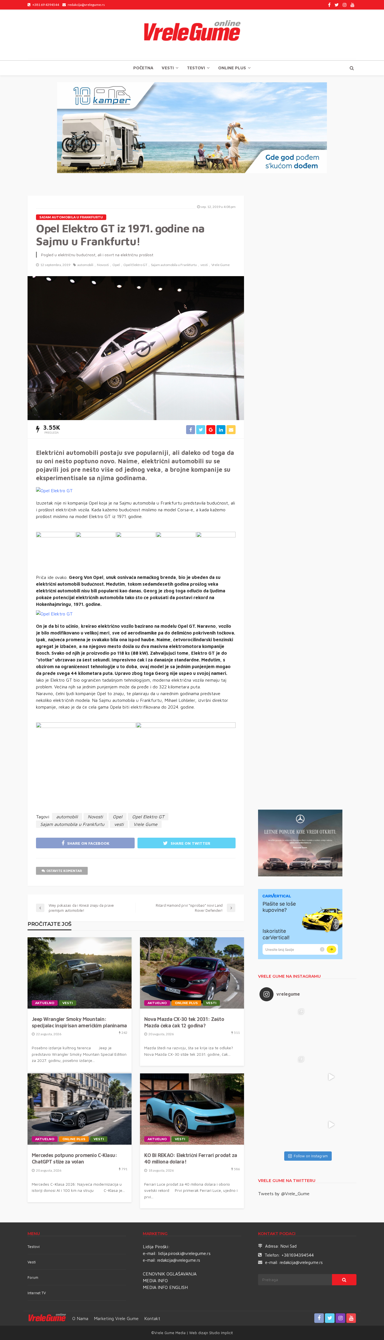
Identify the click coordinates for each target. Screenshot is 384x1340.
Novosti (103, 265)
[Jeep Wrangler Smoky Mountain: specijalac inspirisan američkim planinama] (80, 973)
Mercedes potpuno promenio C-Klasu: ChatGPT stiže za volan (74, 1158)
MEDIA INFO (155, 1280)
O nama (80, 1318)
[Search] (351, 68)
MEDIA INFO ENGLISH (165, 1287)
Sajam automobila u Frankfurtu (71, 217)
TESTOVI (196, 67)
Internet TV (37, 1293)
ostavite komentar (64, 871)
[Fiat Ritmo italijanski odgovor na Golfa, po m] (283, 1077)
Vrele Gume (220, 265)
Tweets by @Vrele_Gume (284, 1193)
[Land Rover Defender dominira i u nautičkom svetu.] (331, 1124)
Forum (33, 1277)
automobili (85, 265)
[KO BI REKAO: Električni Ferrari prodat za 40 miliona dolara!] (192, 1109)
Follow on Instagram (311, 1156)
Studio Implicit (220, 1332)
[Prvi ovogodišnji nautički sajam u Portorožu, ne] (283, 1124)
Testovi (34, 1246)
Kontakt (152, 1318)
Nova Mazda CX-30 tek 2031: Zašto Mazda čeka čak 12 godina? (184, 1022)
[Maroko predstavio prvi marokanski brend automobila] (331, 1029)
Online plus (232, 67)
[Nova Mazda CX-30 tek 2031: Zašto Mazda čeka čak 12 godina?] (192, 973)
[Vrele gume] (192, 35)
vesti (204, 265)
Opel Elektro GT (135, 265)
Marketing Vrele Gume (116, 1318)
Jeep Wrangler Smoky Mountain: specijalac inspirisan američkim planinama (79, 1022)
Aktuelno (44, 1003)
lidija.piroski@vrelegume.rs (184, 1253)
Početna (143, 67)
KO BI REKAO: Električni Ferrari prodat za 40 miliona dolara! (190, 1158)
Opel (116, 265)
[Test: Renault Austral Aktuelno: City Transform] (331, 1077)
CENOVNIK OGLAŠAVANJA (169, 1273)
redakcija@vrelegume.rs (178, 1260)
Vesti (168, 67)
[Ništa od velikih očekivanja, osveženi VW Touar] (283, 1029)
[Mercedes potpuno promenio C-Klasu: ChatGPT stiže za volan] (80, 1109)
